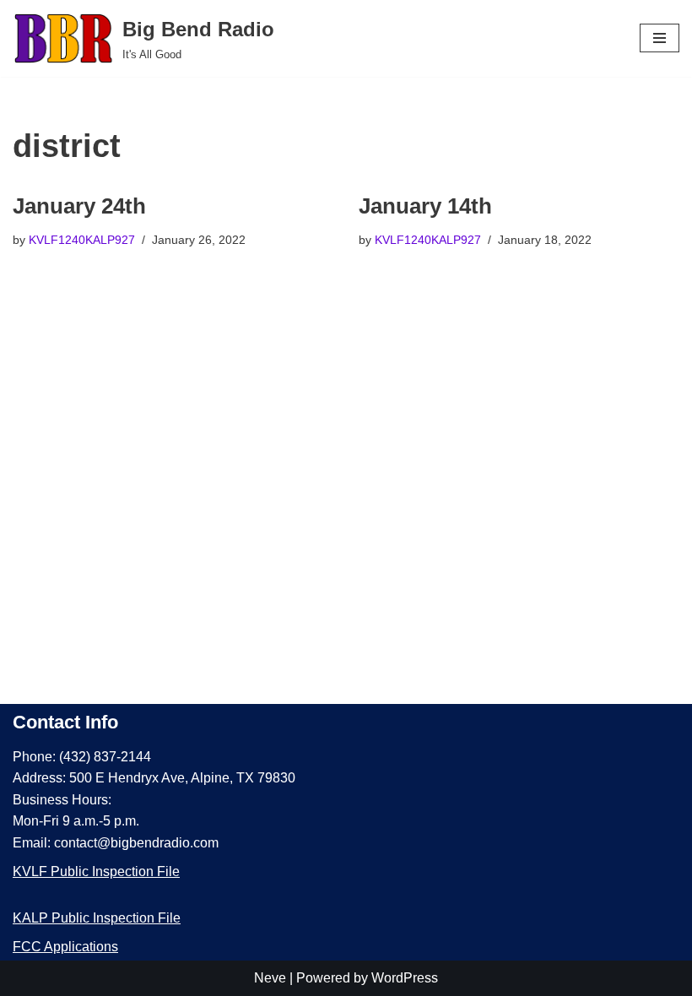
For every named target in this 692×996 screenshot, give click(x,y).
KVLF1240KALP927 (82, 239)
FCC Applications (65, 946)
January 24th (79, 206)
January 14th (425, 206)
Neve (270, 978)
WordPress (404, 978)
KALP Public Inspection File (97, 918)
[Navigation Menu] (659, 38)
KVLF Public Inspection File (96, 871)
